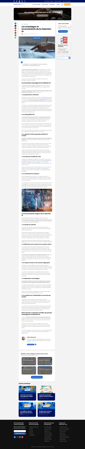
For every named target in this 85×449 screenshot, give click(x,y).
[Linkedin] (15, 437)
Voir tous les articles (31, 344)
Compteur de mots (47, 428)
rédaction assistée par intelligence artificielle (31, 85)
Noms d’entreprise (47, 437)
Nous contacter (62, 433)
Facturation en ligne (47, 426)
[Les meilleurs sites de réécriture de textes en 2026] (27, 405)
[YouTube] (22, 437)
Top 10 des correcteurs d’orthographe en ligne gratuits (26, 396)
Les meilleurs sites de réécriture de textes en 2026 (26, 413)
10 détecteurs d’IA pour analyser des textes (45, 412)
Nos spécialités (58, 1)
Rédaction (31, 428)
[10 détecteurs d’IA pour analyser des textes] (46, 405)
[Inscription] (69, 58)
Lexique (58, 4)
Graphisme (31, 433)
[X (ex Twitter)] (17, 437)
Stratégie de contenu (49, 1)
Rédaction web (45, 4)
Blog (22, 24)
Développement (32, 435)
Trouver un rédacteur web (34, 65)
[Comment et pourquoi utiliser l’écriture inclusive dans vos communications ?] (46, 389)
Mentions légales (62, 439)
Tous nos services (67, 1)
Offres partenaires (63, 435)
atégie (49, 98)
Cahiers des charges (48, 433)
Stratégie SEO (52, 4)
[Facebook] (20, 437)
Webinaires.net (47, 441)
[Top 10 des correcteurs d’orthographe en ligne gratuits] (27, 389)
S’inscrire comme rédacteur (64, 428)
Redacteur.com (25, 332)
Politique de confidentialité (64, 437)
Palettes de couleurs (48, 439)
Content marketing (36, 4)
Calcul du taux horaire (48, 435)
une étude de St (45, 98)
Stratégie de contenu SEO (33, 426)
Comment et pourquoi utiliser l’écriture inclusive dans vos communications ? (46, 397)
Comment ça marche (63, 426)
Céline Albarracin (25, 33)
